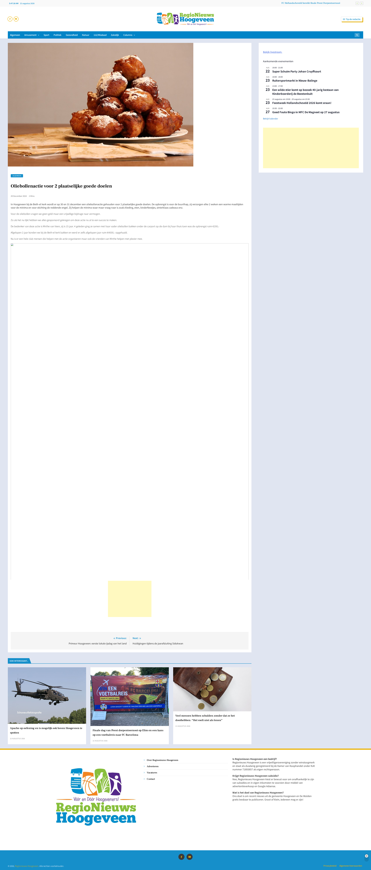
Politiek (57, 34)
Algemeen (15, 34)
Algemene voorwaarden (350, 865)
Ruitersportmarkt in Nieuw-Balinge (294, 80)
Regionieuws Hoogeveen (27, 865)
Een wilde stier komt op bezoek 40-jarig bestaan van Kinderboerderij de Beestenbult (305, 91)
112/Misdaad (100, 34)
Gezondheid (72, 34)
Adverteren (153, 766)
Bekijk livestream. (272, 52)
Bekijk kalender (270, 118)
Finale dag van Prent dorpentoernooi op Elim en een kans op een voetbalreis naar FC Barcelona (290, 3)
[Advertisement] (129, 599)
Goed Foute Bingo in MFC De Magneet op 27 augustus (306, 112)
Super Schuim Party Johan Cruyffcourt (296, 71)
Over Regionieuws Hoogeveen (162, 760)
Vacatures (152, 772)
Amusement (30, 34)
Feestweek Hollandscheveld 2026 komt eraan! (301, 103)
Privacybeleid (330, 865)
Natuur (85, 34)
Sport (46, 34)
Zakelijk (115, 34)
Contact (151, 778)
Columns (127, 34)
